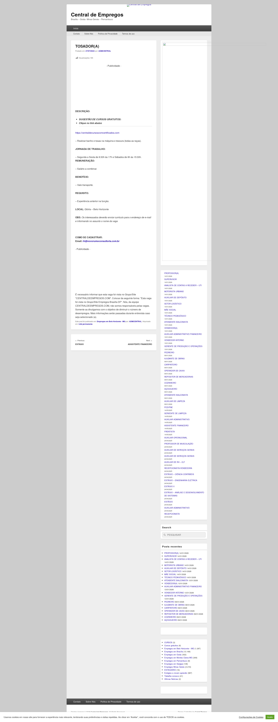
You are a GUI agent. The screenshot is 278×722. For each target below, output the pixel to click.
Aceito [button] (270, 717)
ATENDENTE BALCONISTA (176, 322)
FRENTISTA (169, 431)
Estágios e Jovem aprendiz (175, 673)
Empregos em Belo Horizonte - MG (111, 321)
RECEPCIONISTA (172, 513)
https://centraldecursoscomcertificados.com (97, 132)
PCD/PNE (168, 407)
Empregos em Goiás (173, 654)
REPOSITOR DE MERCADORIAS (178, 376)
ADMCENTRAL (104, 51)
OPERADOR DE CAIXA (174, 370)
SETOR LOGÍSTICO (172, 303)
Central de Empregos (97, 14)
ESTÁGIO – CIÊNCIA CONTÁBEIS (179, 474)
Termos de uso (128, 33)
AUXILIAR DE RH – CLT (174, 462)
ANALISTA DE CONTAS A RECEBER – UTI (183, 285)
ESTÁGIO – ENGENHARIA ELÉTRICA (180, 480)
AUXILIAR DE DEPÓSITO (175, 297)
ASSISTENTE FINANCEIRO (176, 425)
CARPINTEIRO (170, 364)
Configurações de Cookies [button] (251, 717)
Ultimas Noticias (171, 679)
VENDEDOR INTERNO (174, 340)
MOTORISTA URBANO (174, 291)
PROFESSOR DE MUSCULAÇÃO (178, 443)
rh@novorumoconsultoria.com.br (101, 241)
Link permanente (86, 324)
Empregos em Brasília (173, 651)
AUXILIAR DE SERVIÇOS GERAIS (179, 450)
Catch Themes (201, 712)
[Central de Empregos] (139, 4)
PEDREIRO (169, 352)
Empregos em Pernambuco (175, 660)
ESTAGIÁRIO (170, 669)
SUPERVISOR (170, 279)
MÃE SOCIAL (170, 309)
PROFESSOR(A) (171, 273)
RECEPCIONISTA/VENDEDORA (178, 468)
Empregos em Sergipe (173, 663)
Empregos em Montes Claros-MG (178, 657)
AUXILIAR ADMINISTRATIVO (177, 419)
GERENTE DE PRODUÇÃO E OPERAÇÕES (183, 346)
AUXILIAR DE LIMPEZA (174, 401)
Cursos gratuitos (171, 645)
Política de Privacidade (107, 33)
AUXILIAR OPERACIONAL (175, 437)
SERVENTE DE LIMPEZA (175, 413)
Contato (76, 33)
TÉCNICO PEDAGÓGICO (175, 315)
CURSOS (168, 642)
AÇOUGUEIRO (170, 388)
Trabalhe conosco (171, 676)
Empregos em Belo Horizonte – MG (179, 648)
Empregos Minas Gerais (174, 666)
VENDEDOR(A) (170, 328)
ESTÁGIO (168, 501)
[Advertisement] (113, 88)
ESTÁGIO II (169, 486)
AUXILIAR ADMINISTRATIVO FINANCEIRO (183, 334)
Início (75, 28)
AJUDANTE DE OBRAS (174, 358)
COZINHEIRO (170, 382)
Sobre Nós (88, 33)
